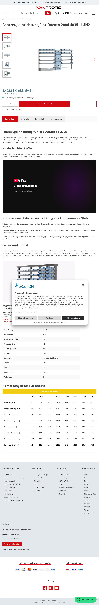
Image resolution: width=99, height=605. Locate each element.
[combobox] (29, 13)
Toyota (86, 510)
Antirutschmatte (11, 497)
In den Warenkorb (44, 104)
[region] (49, 59)
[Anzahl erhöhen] (16, 104)
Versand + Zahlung (66, 487)
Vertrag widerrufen (12, 544)
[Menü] (5, 13)
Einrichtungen (10, 487)
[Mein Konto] (86, 13)
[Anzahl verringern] (4, 104)
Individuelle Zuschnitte (13, 500)
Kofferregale (9, 494)
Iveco (86, 487)
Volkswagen (89, 513)
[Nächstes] (94, 59)
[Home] (3, 19)
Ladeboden (9, 474)
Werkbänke (9, 490)
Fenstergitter (39, 478)
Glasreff (37, 481)
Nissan (87, 497)
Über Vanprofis (65, 478)
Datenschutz (52, 600)
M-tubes (37, 490)
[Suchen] (48, 13)
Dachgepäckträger (41, 474)
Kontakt (62, 494)
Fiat (85, 481)
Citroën (87, 474)
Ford (86, 484)
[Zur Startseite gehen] (49, 7)
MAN (86, 490)
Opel (86, 500)
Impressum (41, 600)
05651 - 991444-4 (11, 534)
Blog (60, 484)
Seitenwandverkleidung (14, 478)
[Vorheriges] (16, 59)
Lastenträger (39, 487)
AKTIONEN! (63, 481)
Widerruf (62, 490)
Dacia (86, 478)
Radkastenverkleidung (13, 484)
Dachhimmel (9, 481)
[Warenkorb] (94, 13)
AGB (60, 600)
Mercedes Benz (90, 494)
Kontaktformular (23, 549)
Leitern (36, 484)
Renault (87, 507)
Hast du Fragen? (87, 599)
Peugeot (87, 503)
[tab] (9, 119)
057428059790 (8, 319)
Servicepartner (65, 474)
